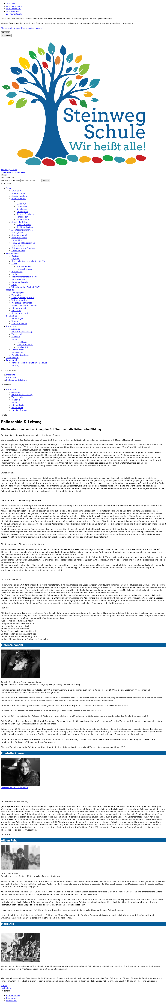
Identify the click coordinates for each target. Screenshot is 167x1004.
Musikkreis (22, 342)
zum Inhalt (11, 3)
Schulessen (22, 209)
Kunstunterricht (24, 266)
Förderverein (12, 360)
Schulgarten (17, 232)
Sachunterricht (18, 279)
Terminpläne (22, 211)
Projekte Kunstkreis (20, 355)
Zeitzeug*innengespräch (22, 297)
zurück (4, 985)
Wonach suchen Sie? (10, 180)
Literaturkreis (17, 349)
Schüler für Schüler (20, 222)
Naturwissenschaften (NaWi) (24, 276)
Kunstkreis (11, 326)
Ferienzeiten (22, 216)
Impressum (11, 1000)
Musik (14, 274)
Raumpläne (16, 240)
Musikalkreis (17, 352)
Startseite (10, 374)
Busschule (16, 310)
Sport (14, 284)
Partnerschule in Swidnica (23, 248)
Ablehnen (5, 33)
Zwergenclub (12, 357)
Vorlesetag (16, 295)
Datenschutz (12, 998)
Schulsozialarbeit (19, 235)
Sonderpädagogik (19, 282)
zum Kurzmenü (13, 11)
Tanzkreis (15, 336)
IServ (19, 201)
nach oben (6, 988)
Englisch (15, 258)
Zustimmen (6, 36)
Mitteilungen (17, 318)
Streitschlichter (24, 224)
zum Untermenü (13, 8)
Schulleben (11, 315)
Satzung (15, 365)
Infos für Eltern (18, 198)
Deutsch (15, 256)
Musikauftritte (23, 347)
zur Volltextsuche (14, 14)
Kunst (14, 263)
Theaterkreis (17, 334)
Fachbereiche (12, 253)
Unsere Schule (18, 193)
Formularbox (23, 206)
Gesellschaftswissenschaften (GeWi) (28, 261)
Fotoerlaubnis (23, 219)
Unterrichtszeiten (19, 237)
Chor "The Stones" (25, 344)
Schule (9, 188)
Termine (15, 321)
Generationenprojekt (21, 313)
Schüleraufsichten (25, 227)
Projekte (10, 289)
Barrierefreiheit (13, 995)
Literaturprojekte (19, 308)
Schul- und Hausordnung (23, 242)
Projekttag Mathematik (21, 302)
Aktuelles (15, 328)
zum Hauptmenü (14, 6)
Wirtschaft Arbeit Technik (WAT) (25, 287)
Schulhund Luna (19, 323)
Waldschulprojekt (19, 300)
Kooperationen (18, 250)
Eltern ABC (21, 203)
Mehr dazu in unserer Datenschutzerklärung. (21, 28)
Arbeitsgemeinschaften (22, 229)
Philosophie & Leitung (21, 331)
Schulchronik (17, 245)
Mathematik (16, 271)
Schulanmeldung (19, 196)
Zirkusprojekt (17, 292)
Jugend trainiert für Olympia (24, 305)
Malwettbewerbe (24, 269)
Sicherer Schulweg (25, 214)
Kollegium (16, 190)
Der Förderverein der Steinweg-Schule (29, 362)
